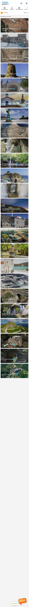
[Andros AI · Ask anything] (22, 601)
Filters (25, 12)
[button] (26, 3)
